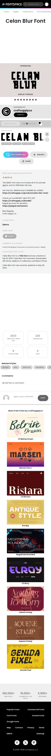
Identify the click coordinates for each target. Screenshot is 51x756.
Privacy (30, 727)
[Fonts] (12, 4)
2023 (13, 336)
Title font (23, 256)
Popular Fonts (13, 709)
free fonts (8, 696)
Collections (28, 11)
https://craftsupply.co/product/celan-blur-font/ (25, 193)
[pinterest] (33, 742)
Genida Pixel (25, 670)
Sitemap (40, 733)
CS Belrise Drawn (25, 439)
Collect (41, 155)
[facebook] (17, 742)
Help (9, 727)
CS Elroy (25, 583)
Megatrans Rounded (25, 554)
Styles (16, 11)
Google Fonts (13, 721)
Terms (41, 727)
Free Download (18, 155)
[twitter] (25, 742)
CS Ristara (25, 497)
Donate (11, 236)
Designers (42, 696)
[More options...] (47, 139)
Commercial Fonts (35, 709)
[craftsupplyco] (7, 112)
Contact (21, 115)
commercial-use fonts (25, 697)
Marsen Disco (25, 468)
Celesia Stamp (25, 612)
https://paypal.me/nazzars (15, 206)
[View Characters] (47, 134)
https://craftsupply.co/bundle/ (16, 201)
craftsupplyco (23, 110)
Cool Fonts (12, 715)
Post (43, 398)
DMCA (9, 733)
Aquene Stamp (25, 641)
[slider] (27, 123)
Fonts (6, 11)
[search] (33, 4)
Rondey (25, 525)
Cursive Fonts (38, 715)
